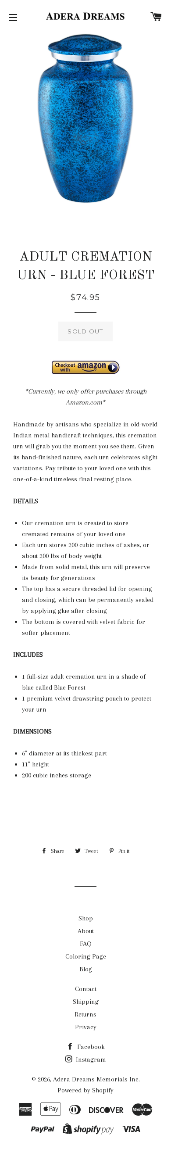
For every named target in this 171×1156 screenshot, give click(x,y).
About (86, 931)
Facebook (90, 1047)
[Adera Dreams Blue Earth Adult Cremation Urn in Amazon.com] (85, 367)
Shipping (86, 1002)
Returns (85, 1014)
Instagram (90, 1059)
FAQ (86, 944)
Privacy (85, 1027)
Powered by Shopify (85, 1090)
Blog (85, 969)
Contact (85, 989)
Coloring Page (85, 956)
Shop (85, 918)
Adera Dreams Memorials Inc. (96, 1079)
